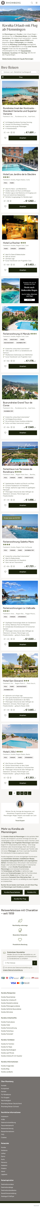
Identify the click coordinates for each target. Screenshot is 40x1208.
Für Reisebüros (6, 1094)
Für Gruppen (5, 1097)
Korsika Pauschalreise (8, 997)
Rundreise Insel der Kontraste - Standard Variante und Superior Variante (20, 111)
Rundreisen (6, 53)
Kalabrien (4, 1165)
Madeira (3, 1168)
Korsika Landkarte (7, 1072)
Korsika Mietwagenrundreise (10, 1006)
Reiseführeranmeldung (8, 1193)
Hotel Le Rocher (11, 242)
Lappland (4, 1174)
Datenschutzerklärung (8, 1122)
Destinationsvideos (7, 1184)
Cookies (4, 1137)
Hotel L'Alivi (9, 751)
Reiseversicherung (7, 1128)
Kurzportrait (5, 1088)
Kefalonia (4, 1150)
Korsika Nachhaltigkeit (8, 1050)
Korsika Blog (5, 1069)
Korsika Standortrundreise (9, 1003)
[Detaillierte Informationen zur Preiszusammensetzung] (14, 132)
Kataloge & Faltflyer (7, 1196)
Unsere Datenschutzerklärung (13, 970)
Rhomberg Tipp (21, 342)
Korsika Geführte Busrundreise (11, 1009)
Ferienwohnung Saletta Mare (18, 541)
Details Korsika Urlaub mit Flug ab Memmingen (17, 59)
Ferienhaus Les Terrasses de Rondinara (17, 470)
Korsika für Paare (6, 1047)
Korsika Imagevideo (7, 1066)
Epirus (3, 1156)
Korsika (3, 1147)
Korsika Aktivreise (7, 1012)
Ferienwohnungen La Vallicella (19, 608)
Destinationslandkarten (8, 1190)
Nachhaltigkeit (8, 342)
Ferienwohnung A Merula (16, 333)
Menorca (4, 1162)
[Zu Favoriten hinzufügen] (5, 138)
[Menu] (36, 3)
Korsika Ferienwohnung (9, 1028)
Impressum (4, 1116)
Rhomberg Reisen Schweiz (10, 1106)
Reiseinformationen (7, 1131)
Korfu (3, 1159)
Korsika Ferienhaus (7, 1031)
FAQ (2, 1134)
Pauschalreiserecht (7, 1125)
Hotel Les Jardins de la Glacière (19, 174)
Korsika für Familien (7, 1044)
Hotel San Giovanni (13, 680)
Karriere (3, 1091)
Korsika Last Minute (7, 1053)
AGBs (3, 1119)
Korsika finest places (8, 1022)
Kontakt (3, 1085)
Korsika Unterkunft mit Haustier (11, 1056)
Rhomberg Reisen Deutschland (11, 1103)
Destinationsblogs (7, 1187)
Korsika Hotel (5, 1025)
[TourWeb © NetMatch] (36, 1205)
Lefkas (3, 1153)
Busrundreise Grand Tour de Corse (17, 404)
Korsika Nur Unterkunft (8, 1000)
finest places (29, 477)
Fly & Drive (13, 53)
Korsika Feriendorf (7, 1034)
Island (3, 1171)
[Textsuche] (32, 3)
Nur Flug (24, 53)
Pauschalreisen (26, 51)
